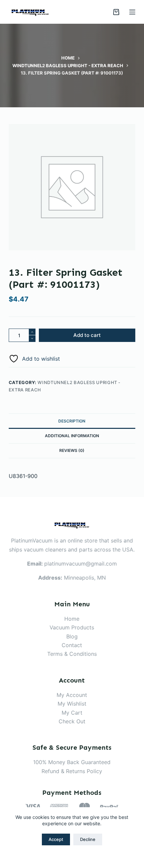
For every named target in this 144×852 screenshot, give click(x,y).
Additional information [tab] (72, 435)
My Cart (72, 712)
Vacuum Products (72, 627)
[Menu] (132, 12)
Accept (56, 839)
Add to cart (87, 335)
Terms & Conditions (72, 653)
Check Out (72, 721)
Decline (87, 839)
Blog (72, 636)
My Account (72, 695)
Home (71, 618)
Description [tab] (71, 420)
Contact (72, 645)
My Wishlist (72, 703)
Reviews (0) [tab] (71, 450)
